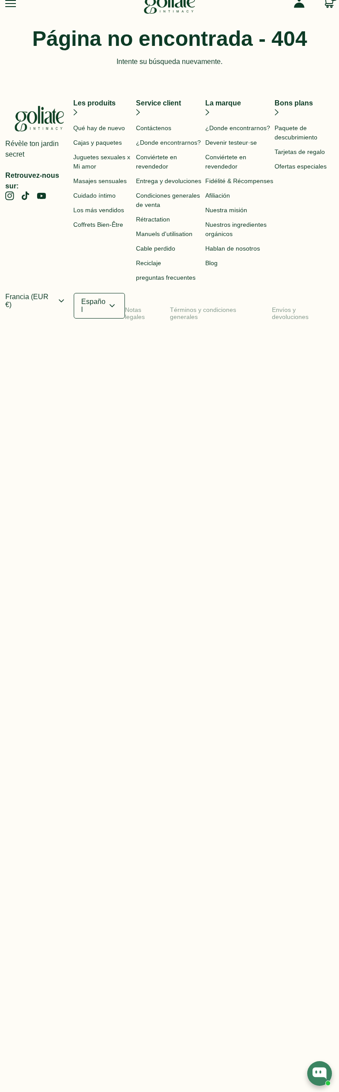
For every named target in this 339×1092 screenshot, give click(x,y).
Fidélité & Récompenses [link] (239, 180)
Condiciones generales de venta (168, 200)
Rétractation (153, 219)
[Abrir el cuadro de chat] (319, 1073)
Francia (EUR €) (36, 300)
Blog (211, 262)
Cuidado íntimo (94, 195)
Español (99, 305)
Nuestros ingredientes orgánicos (236, 229)
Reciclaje (148, 262)
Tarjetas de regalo (300, 151)
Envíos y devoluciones (290, 313)
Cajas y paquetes (97, 142)
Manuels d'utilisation (164, 233)
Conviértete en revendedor (156, 162)
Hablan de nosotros (232, 248)
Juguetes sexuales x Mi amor (101, 162)
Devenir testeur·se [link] (231, 142)
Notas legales (135, 313)
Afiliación (217, 195)
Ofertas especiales (301, 166)
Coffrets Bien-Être (98, 224)
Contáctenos (153, 127)
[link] (9, 195)
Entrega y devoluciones (168, 180)
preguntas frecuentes (166, 277)
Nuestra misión (226, 210)
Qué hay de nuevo (99, 127)
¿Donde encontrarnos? (168, 142)
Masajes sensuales (100, 180)
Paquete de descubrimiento (296, 132)
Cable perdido (155, 248)
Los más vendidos (98, 210)
